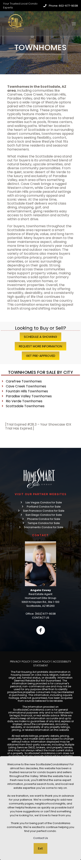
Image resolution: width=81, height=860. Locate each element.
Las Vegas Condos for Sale (44, 502)
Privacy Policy (20, 662)
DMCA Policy (42, 662)
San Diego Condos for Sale (44, 515)
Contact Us (40, 838)
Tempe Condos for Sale (44, 523)
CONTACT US (40, 618)
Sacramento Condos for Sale (43, 527)
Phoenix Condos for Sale (43, 519)
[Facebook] (40, 630)
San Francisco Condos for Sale (43, 511)
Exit (40, 848)
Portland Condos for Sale (44, 507)
